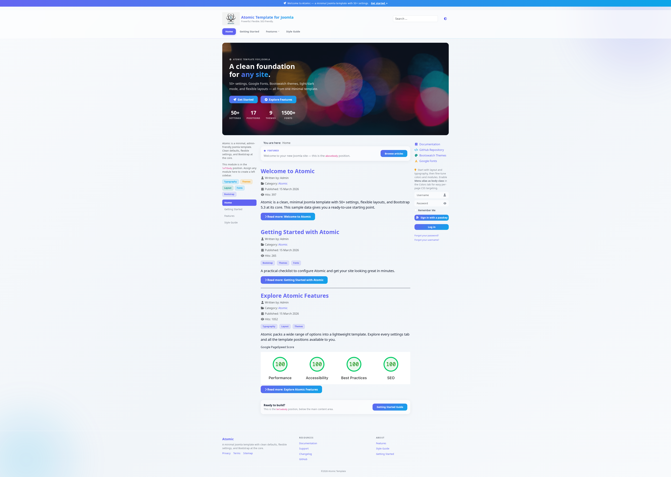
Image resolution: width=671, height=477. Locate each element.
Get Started (246, 100)
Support (304, 448)
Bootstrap (229, 194)
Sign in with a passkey (434, 217)
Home (229, 31)
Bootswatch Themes (432, 155)
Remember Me (426, 210)
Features (271, 31)
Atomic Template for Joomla (267, 17)
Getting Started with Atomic (300, 232)
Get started (378, 3)
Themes (246, 181)
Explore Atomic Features (295, 295)
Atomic (283, 183)
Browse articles (394, 153)
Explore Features (280, 100)
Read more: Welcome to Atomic (289, 217)
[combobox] (415, 18)
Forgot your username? (426, 239)
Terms (236, 453)
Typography (230, 181)
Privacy (226, 453)
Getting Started (249, 31)
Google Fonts (428, 161)
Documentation (429, 144)
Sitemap (248, 453)
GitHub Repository (431, 150)
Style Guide (293, 31)
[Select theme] (445, 18)
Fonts (240, 187)
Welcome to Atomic (288, 171)
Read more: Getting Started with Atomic (295, 280)
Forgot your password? (426, 235)
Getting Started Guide (390, 407)
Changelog (305, 454)
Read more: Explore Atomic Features (292, 389)
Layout (227, 187)
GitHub (303, 459)
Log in (431, 227)
